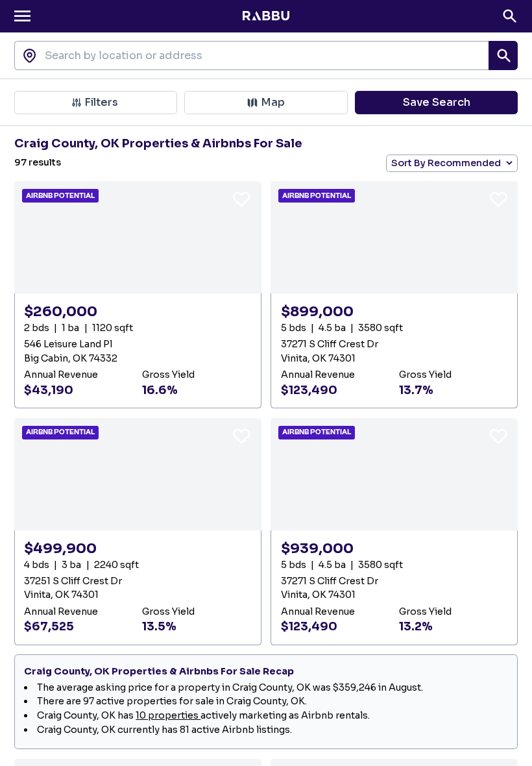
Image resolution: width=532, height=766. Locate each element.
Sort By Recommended (446, 163)
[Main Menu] (22, 16)
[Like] (241, 198)
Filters (101, 102)
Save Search (436, 102)
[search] (503, 55)
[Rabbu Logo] (265, 16)
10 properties (168, 715)
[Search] (510, 16)
